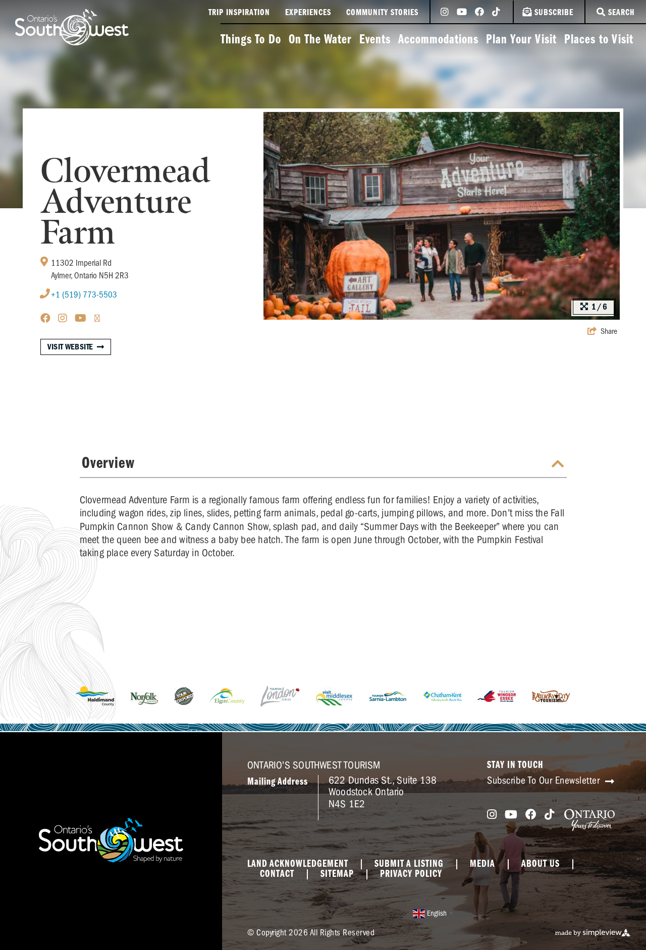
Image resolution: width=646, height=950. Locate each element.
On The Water (320, 40)
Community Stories (382, 13)
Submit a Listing (409, 864)
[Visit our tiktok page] (496, 12)
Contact (277, 874)
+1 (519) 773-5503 (84, 295)
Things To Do (251, 40)
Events (375, 40)
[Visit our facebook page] (479, 12)
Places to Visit (598, 40)
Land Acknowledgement (297, 864)
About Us (540, 864)
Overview (108, 463)
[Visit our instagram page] (445, 12)
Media (482, 864)
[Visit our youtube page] (462, 12)
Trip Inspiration (239, 13)
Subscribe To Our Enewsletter (545, 780)
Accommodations (438, 40)
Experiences (308, 13)
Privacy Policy (411, 874)
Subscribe (553, 13)
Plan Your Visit (521, 40)
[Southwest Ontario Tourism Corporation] (72, 27)
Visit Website (70, 346)
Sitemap (337, 874)
